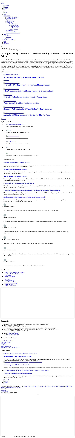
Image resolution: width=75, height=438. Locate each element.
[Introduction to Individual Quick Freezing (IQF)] (8, 130)
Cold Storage (9, 30)
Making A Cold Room (10, 276)
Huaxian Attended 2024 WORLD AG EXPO (17, 162)
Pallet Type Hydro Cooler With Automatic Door (18, 143)
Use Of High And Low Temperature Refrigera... (18, 373)
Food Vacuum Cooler (11, 18)
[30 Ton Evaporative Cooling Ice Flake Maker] (12, 136)
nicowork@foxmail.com (12, 333)
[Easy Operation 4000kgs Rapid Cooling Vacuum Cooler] (15, 124)
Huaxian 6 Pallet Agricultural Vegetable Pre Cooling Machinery (28, 109)
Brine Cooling (15, 26)
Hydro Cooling (40, 386)
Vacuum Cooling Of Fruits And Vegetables (14, 272)
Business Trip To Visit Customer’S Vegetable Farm (19, 183)
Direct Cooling (15, 27)
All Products (18, 387)
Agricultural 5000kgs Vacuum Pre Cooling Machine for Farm (27, 115)
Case (5, 41)
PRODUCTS (7, 16)
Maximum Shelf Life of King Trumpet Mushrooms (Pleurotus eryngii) (24, 197)
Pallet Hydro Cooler (59, 386)
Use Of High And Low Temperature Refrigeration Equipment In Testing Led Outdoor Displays (32, 190)
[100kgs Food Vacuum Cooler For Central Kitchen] (7, 147)
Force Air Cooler (10, 21)
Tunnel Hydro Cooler (50, 386)
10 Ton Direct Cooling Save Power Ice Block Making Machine (27, 85)
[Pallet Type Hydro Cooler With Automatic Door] (11, 141)
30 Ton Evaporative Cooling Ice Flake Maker (17, 138)
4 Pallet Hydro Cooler (9, 387)
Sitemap (25, 386)
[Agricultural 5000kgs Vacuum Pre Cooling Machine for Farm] (14, 113)
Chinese (5, 1)
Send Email (3, 390)
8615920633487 (4, 391)
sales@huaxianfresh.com (13, 334)
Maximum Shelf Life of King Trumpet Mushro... (18, 356)
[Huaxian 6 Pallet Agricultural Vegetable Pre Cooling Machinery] (14, 107)
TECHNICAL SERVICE (9, 39)
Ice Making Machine (9, 280)
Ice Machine (9, 22)
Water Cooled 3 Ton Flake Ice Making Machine (21, 103)
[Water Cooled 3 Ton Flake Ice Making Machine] (10, 101)
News (5, 42)
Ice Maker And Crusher (10, 285)
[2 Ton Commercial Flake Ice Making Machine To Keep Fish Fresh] (11, 89)
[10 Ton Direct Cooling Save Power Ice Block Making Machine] (12, 83)
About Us (6, 34)
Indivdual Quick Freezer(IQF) (13, 33)
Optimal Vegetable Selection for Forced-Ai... (17, 365)
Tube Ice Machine (13, 29)
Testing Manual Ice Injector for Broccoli (15, 169)
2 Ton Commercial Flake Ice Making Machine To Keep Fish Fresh (28, 91)
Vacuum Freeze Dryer (11, 31)
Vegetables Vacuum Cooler (12, 17)
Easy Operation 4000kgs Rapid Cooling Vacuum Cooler (19, 126)
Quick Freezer (8, 275)
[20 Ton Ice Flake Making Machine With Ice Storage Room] (8, 95)
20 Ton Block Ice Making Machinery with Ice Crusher (24, 77)
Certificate (8, 37)
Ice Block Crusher (9, 284)
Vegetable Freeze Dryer (10, 281)
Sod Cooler (7, 279)
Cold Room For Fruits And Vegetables (13, 273)
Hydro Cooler (9, 19)
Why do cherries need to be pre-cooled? (15, 176)
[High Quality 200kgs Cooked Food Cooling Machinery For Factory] (7, 153)
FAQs (7, 38)
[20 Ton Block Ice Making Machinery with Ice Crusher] (12, 74)
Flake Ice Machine (13, 23)
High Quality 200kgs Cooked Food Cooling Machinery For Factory (22, 155)
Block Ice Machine (13, 25)
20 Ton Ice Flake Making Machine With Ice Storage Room (25, 97)
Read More (6, 80)
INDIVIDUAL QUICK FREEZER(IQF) (10, 347)
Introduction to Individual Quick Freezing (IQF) (17, 132)
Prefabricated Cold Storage (11, 283)
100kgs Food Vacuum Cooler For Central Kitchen (18, 149)
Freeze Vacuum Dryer (10, 277)
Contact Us (6, 43)
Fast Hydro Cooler (32, 386)
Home (5, 14)
